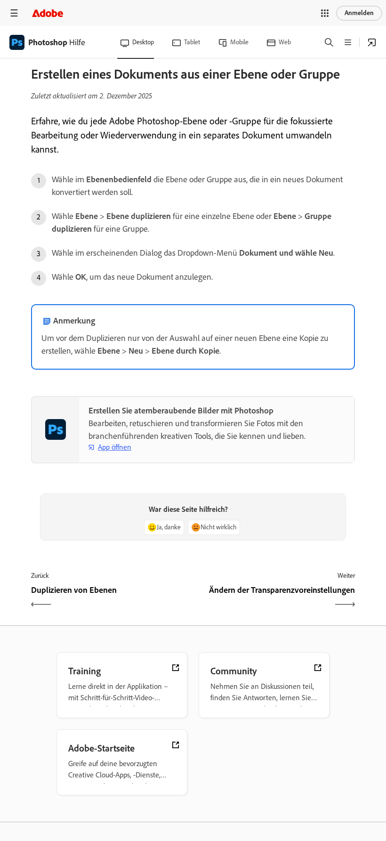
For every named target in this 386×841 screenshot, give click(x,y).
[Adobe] (47, 13)
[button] (324, 13)
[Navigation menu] (14, 13)
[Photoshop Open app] (372, 42)
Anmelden (359, 13)
